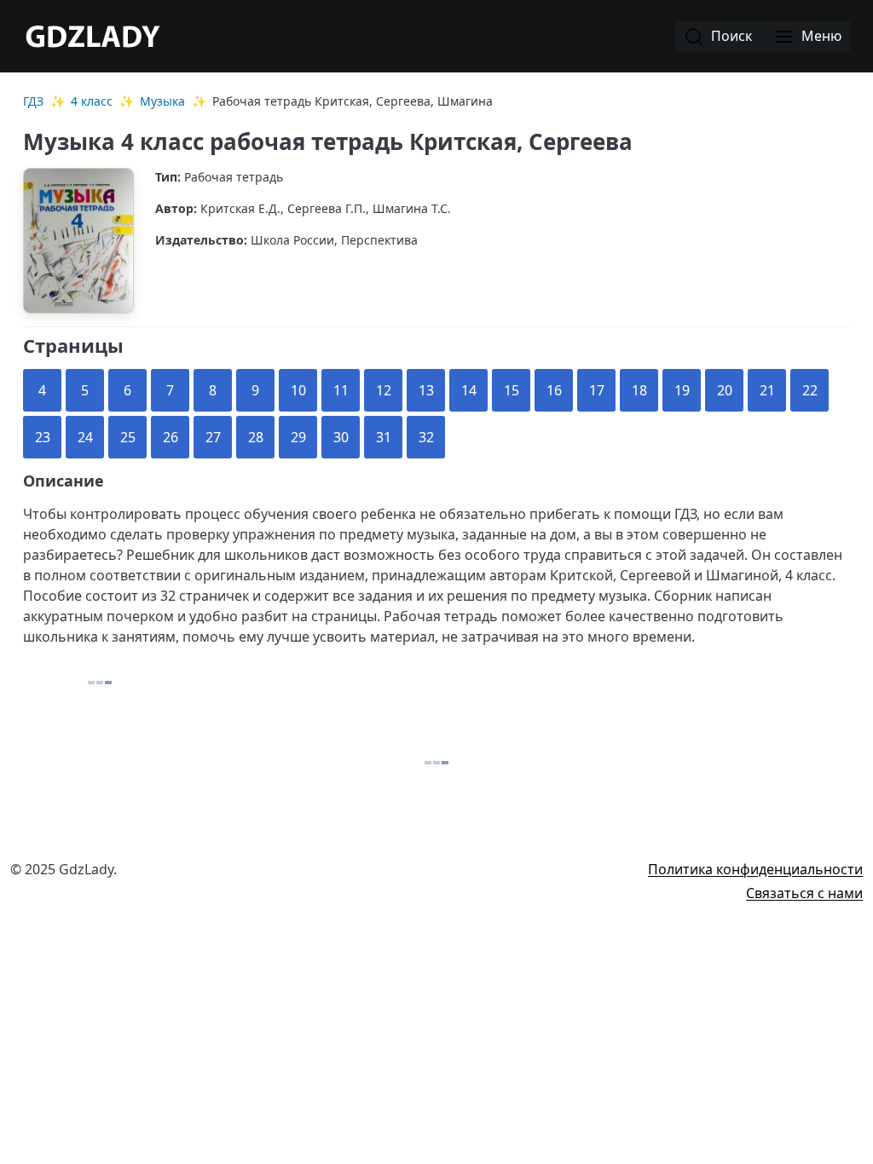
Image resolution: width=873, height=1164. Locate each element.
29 (298, 437)
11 (341, 390)
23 (42, 437)
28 (255, 437)
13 (426, 390)
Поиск (730, 35)
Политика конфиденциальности (755, 869)
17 (596, 390)
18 (639, 390)
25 (128, 437)
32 (426, 437)
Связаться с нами (804, 893)
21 (767, 390)
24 (85, 437)
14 (469, 390)
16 (554, 390)
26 (170, 437)
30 (341, 437)
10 (298, 390)
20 (724, 390)
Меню (819, 35)
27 (213, 437)
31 (383, 437)
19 (682, 390)
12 (383, 390)
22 (810, 390)
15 (511, 390)
